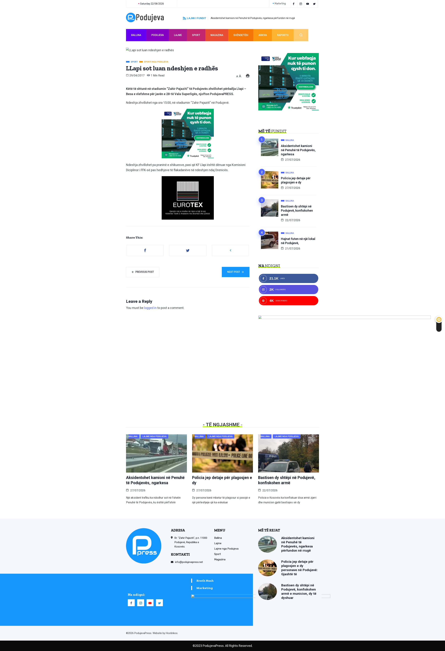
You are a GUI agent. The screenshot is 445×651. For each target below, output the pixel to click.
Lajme (178, 35)
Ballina (136, 35)
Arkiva (262, 35)
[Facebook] (294, 3)
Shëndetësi (240, 35)
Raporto (283, 35)
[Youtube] (308, 3)
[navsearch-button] (301, 35)
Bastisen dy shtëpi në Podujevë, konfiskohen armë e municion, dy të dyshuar (298, 591)
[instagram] (301, 3)
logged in (150, 308)
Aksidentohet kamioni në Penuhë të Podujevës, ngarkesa (298, 150)
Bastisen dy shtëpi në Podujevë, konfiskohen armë (297, 210)
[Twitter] (315, 3)
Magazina (217, 35)
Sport (196, 35)
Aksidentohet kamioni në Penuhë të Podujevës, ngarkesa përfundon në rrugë (253, 18)
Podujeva (157, 35)
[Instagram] (140, 602)
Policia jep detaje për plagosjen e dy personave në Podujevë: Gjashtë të (299, 568)
